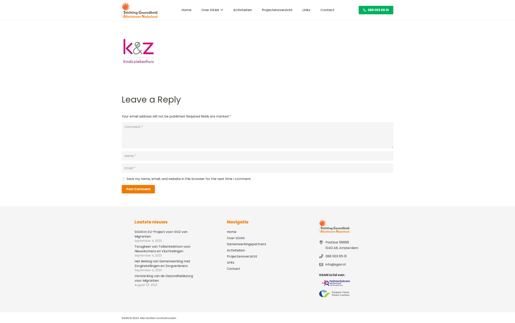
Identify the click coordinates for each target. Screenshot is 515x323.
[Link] (140, 10)
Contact (233, 268)
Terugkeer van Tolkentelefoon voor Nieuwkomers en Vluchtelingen (163, 248)
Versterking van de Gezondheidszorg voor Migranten (164, 278)
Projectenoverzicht (242, 256)
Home (231, 232)
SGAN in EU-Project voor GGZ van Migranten (161, 234)
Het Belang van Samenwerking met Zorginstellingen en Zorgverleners (162, 263)
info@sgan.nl (335, 264)
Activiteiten (236, 250)
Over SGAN (235, 238)
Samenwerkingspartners (246, 244)
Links (230, 262)
